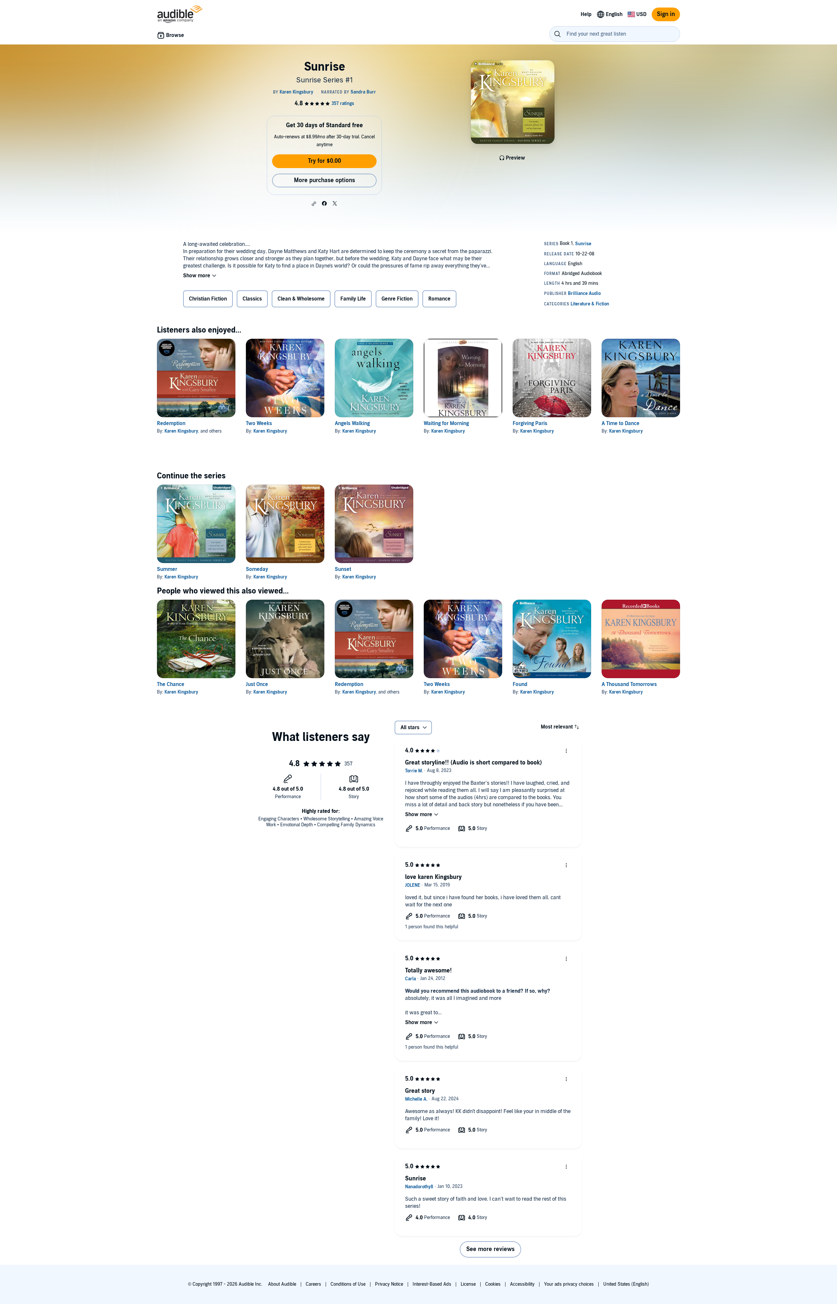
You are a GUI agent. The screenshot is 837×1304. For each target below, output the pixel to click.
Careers (313, 1284)
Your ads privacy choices (569, 1284)
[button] (313, 203)
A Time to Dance (621, 423)
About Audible (282, 1284)
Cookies (493, 1284)
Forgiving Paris (530, 423)
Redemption (171, 423)
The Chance (170, 684)
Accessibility (522, 1284)
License (468, 1284)
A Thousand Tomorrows (629, 684)
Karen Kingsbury (181, 431)
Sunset (343, 569)
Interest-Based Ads (432, 1284)
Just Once (257, 684)
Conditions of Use (348, 1284)
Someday (257, 569)
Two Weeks (259, 423)
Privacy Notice (389, 1284)
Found (520, 684)
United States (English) (626, 1284)
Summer (167, 569)
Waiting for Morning (446, 423)
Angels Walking (352, 423)
